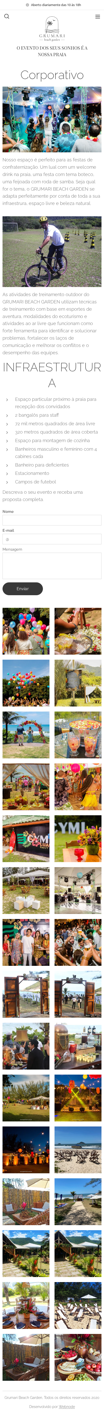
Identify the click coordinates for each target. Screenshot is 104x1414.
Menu (98, 16)
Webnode (67, 1407)
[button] (6, 16)
